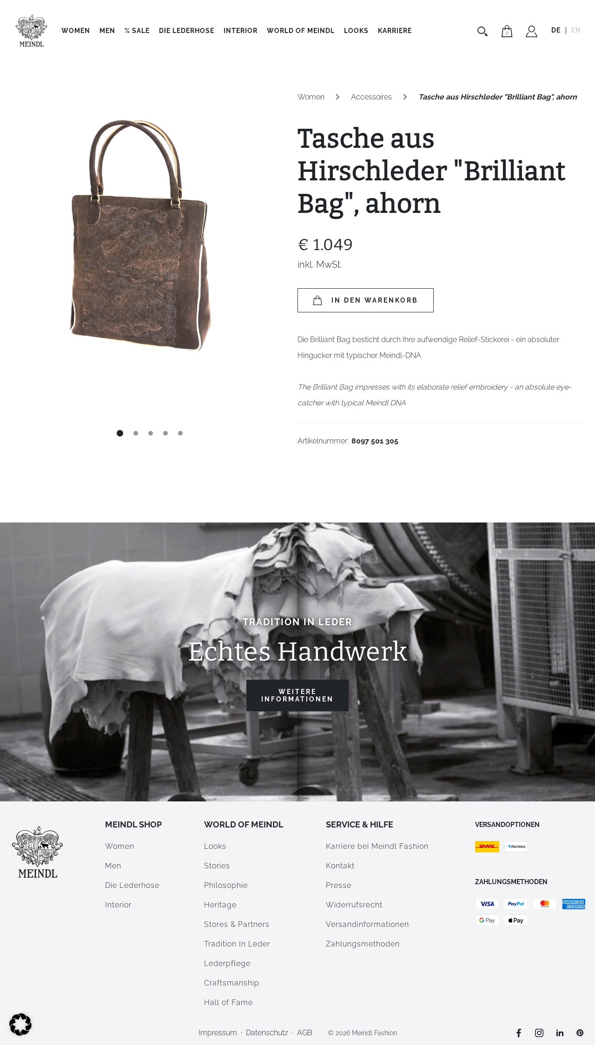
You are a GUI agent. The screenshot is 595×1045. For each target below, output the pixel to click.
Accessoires (371, 97)
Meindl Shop (133, 824)
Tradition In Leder (237, 943)
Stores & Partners (237, 924)
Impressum (217, 1032)
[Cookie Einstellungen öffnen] (20, 1033)
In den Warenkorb (374, 300)
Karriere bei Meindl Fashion (377, 846)
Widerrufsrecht (354, 904)
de (556, 30)
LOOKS (356, 30)
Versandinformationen (367, 924)
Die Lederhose (186, 30)
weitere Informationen (297, 695)
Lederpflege (227, 963)
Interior (241, 30)
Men (107, 30)
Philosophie (226, 885)
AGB (304, 1032)
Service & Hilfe (359, 824)
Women (75, 30)
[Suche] (484, 31)
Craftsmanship (231, 983)
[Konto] (531, 32)
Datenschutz (267, 1032)
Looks (215, 846)
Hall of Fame (228, 1002)
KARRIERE (395, 30)
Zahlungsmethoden (363, 943)
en (576, 30)
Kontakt (340, 865)
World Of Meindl (301, 30)
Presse (338, 885)
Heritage (220, 904)
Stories (217, 865)
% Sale (137, 30)
